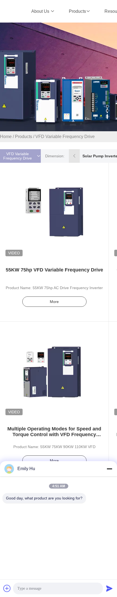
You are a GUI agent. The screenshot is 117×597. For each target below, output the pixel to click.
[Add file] (7, 588)
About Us (40, 11)
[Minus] (109, 468)
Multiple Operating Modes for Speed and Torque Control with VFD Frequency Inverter (54, 434)
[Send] (109, 588)
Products (77, 11)
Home (6, 136)
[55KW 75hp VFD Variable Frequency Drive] (54, 212)
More (54, 301)
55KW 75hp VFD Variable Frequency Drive (54, 270)
